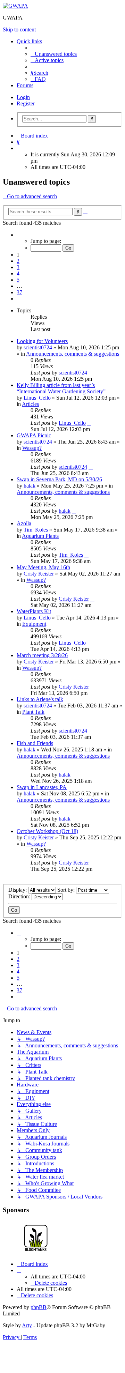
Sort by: (66, 890)
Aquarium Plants (40, 536)
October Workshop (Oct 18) (47, 831)
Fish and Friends (35, 743)
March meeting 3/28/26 (42, 655)
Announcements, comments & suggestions (72, 354)
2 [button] (18, 261)
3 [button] (18, 267)
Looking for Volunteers (42, 341)
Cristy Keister (39, 574)
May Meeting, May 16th (43, 567)
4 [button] (18, 273)
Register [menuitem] (26, 103)
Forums (25, 85)
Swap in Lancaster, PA (42, 787)
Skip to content (19, 29)
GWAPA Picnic (34, 435)
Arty (27, 1325)
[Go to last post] (91, 373)
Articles (30, 404)
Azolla (24, 523)
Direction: (20, 896)
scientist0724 (38, 347)
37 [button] (19, 292)
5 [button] (18, 280)
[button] (19, 235)
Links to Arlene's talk (40, 699)
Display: (18, 890)
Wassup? (32, 448)
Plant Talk (33, 712)
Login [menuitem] (23, 97)
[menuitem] (54, 54)
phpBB (39, 1307)
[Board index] (15, 6)
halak (29, 486)
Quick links (29, 41)
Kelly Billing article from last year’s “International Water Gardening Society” (61, 388)
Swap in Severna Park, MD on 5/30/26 (59, 479)
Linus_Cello (37, 398)
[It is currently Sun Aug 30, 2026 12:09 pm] (19, 148)
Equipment (34, 624)
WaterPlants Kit (34, 611)
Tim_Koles (36, 530)
